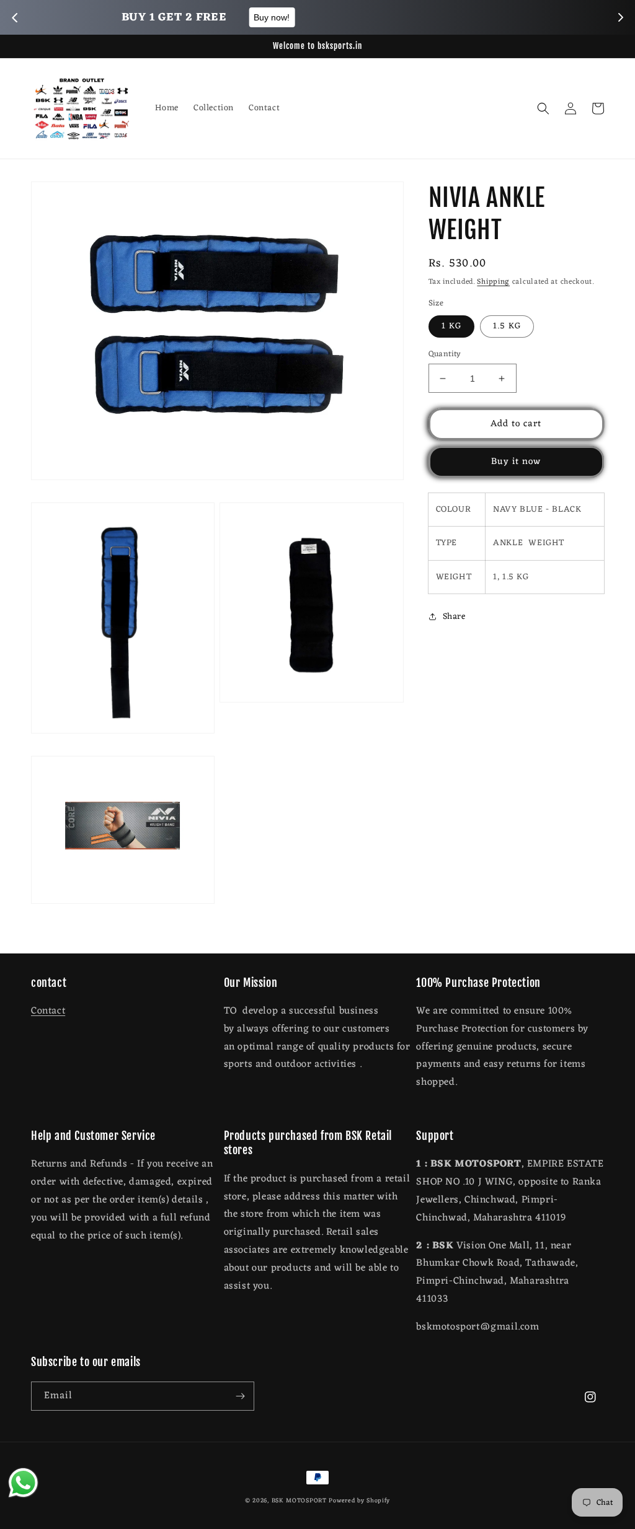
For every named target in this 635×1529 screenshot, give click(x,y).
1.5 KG (507, 326)
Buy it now (516, 461)
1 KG (451, 326)
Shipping (493, 282)
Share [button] (454, 616)
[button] (543, 108)
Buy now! (391, 17)
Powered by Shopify (359, 1501)
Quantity (445, 354)
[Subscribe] (240, 1396)
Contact (48, 1011)
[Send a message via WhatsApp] (23, 1483)
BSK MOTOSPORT (299, 1501)
